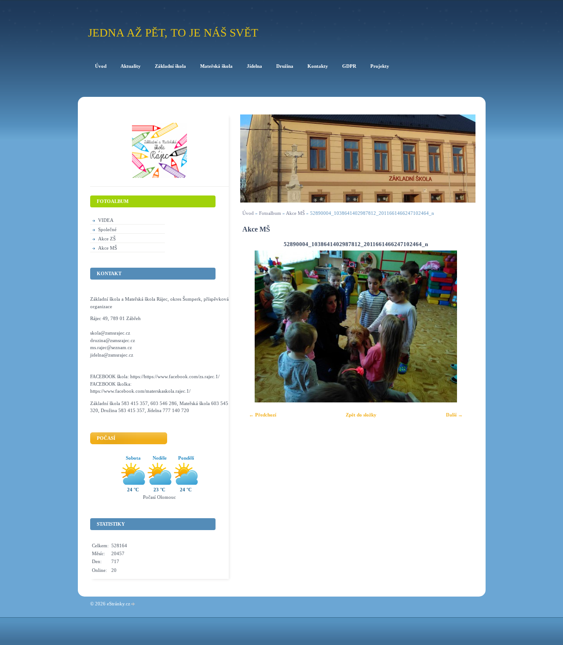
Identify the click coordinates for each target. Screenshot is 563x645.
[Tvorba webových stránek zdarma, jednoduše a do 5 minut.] (133, 604)
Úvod (248, 213)
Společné (107, 229)
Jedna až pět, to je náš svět (173, 32)
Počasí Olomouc (159, 497)
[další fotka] (457, 326)
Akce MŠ (295, 213)
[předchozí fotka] (254, 326)
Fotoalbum (270, 213)
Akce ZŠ (107, 238)
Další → (454, 414)
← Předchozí (262, 414)
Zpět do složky (361, 414)
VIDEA (105, 220)
